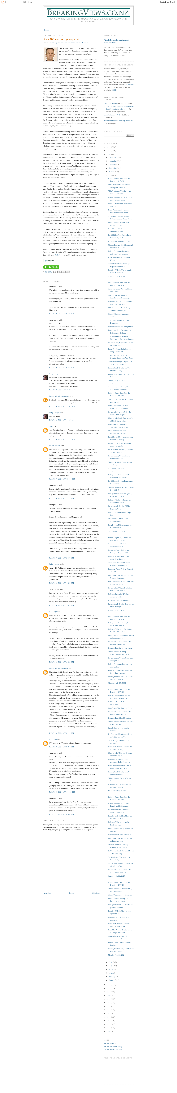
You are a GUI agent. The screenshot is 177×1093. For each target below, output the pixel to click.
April (111, 969)
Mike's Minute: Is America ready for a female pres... (120, 889)
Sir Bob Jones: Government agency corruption (118, 810)
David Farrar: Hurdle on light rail (120, 326)
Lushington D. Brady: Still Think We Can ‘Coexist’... (120, 678)
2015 (109, 1013)
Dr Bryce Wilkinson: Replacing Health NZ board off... (120, 630)
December (113, 157)
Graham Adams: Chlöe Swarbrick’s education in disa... (121, 545)
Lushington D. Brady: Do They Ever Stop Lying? (119, 369)
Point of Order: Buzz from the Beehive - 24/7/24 (119, 798)
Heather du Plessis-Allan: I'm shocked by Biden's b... (119, 925)
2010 (109, 1031)
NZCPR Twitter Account (113, 1049)
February (112, 976)
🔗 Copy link (49, 260)
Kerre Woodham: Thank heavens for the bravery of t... (120, 671)
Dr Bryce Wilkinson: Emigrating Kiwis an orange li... (120, 494)
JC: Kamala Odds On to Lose (119, 241)
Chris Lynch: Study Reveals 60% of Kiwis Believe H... (120, 419)
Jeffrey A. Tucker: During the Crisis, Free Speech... (119, 624)
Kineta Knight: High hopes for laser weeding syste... (119, 539)
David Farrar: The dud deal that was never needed (120, 785)
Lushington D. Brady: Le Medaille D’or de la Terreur (121, 950)
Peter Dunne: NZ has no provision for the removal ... (120, 526)
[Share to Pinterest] (68, 272)
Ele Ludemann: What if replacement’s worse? (117, 432)
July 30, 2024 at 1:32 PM (61, 498)
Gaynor (52, 426)
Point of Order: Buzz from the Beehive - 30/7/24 (119, 284)
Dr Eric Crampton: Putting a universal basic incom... (118, 252)
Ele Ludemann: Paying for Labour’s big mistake (118, 899)
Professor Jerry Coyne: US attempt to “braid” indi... (120, 344)
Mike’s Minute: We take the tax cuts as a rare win (120, 192)
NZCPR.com (129, 84)
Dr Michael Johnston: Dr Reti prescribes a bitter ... (119, 557)
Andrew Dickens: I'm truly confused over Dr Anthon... (119, 937)
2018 (109, 1002)
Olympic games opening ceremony (62, 42)
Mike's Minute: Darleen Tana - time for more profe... (119, 779)
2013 (109, 1020)
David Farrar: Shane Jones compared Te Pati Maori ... (119, 760)
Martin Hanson (54, 445)
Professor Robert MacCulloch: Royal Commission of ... (119, 713)
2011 (109, 1027)
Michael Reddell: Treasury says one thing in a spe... (120, 463)
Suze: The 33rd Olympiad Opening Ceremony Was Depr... (120, 356)
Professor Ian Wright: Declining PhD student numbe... (120, 589)
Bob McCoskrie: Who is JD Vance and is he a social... (121, 582)
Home (46, 30)
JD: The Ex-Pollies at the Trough (120, 600)
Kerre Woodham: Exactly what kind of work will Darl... (119, 767)
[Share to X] (63, 272)
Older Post (96, 893)
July (110, 175)
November (113, 161)
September (113, 168)
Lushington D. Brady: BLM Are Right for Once (120, 507)
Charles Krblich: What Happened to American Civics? (120, 246)
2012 (109, 1024)
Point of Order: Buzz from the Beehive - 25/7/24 (119, 690)
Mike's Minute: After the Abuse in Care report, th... (121, 722)
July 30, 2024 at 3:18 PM (61, 558)
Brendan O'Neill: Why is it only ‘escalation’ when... (120, 271)
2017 (109, 1006)
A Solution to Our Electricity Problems (118, 120)
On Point (57, 255)
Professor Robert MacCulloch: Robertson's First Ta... (119, 643)
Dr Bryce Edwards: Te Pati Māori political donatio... (120, 906)
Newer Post (47, 893)
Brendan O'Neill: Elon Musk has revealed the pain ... (120, 817)
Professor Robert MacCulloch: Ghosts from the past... (119, 413)
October (112, 164)
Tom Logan (53, 611)
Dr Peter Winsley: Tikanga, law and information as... (119, 501)
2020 (109, 995)
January (112, 980)
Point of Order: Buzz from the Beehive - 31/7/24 (119, 179)
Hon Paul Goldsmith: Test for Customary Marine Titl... (119, 697)
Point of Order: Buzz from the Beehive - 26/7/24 (119, 618)
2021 (109, 992)
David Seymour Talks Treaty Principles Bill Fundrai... (118, 804)
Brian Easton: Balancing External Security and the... (120, 451)
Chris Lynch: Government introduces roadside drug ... (119, 296)
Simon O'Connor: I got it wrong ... (120, 895)
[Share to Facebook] (66, 272)
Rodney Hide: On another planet (120, 648)
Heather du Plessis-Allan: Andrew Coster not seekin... (120, 576)
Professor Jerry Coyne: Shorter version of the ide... (119, 457)
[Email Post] (54, 271)
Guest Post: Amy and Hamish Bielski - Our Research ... (119, 564)
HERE (114, 90)
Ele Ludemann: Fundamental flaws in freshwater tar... (121, 636)
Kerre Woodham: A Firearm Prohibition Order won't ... (118, 211)
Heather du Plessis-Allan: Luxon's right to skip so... (120, 839)
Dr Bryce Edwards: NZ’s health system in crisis (119, 595)
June (111, 962)
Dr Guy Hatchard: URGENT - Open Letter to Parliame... (119, 406)
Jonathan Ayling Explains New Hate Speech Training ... (119, 331)
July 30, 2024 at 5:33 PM (61, 662)
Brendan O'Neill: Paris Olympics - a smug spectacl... (120, 444)
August (112, 171)
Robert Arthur (54, 564)
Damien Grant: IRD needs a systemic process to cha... (118, 425)
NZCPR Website (110, 1043)
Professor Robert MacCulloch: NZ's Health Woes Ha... (119, 871)
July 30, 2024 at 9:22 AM (61, 313)
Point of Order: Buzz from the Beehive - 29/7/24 (119, 394)
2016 (109, 1009)
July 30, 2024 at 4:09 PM (61, 583)
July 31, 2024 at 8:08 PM (61, 814)
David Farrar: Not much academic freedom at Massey (120, 438)
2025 (109, 150)
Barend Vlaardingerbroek (58, 396)
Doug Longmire (55, 373)
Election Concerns (111, 103)
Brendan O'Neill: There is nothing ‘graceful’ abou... (120, 912)
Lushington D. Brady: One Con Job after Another (120, 773)
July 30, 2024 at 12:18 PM (62, 479)
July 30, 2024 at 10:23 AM (62, 390)
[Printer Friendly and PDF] (51, 269)
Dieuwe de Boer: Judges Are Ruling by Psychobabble (118, 551)
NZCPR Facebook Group (113, 1046)
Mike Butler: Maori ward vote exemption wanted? (119, 186)
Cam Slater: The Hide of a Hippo (120, 708)
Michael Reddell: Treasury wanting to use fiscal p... (118, 846)
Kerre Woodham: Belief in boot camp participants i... (120, 350)
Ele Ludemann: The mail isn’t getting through (119, 223)
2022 (109, 988)
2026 (109, 147)
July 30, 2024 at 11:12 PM (62, 792)
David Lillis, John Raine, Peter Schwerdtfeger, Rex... (119, 236)
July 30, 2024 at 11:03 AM (62, 406)
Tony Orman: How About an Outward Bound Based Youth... (120, 217)
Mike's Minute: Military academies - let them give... (119, 652)
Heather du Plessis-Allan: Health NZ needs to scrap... (120, 748)
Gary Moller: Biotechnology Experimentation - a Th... (119, 265)
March (111, 973)
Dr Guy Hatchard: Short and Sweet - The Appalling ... (121, 852)
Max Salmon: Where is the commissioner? (118, 520)
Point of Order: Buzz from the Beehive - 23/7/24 (119, 883)
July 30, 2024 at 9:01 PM (61, 747)
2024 (109, 154)
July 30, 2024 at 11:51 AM (62, 439)
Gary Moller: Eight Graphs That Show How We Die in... (120, 363)
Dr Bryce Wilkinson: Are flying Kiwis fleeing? (120, 823)
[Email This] (58, 272)
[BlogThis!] (60, 272)
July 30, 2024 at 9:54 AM (61, 367)
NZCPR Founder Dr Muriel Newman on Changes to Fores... (121, 337)
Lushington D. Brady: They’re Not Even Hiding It (121, 605)
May (111, 965)
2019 (109, 999)
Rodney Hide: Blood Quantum (119, 718)
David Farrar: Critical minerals (119, 834)
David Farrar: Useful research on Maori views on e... (120, 230)
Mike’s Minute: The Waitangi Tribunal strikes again (119, 309)
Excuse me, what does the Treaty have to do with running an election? (119, 107)
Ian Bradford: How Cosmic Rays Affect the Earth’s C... (120, 735)
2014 (109, 1017)
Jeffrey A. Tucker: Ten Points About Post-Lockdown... (119, 476)
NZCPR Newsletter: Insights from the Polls (116, 41)
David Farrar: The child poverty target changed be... (120, 302)
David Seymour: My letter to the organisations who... (120, 198)
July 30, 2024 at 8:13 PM (61, 733)
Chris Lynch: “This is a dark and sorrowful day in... (120, 754)
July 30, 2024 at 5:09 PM (61, 605)
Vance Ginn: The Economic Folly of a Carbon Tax (120, 864)
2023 (109, 984)
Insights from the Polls (112, 115)
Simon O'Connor (82, 42)
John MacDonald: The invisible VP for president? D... (120, 931)
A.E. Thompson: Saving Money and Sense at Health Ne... (120, 388)
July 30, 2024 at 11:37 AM (62, 420)
